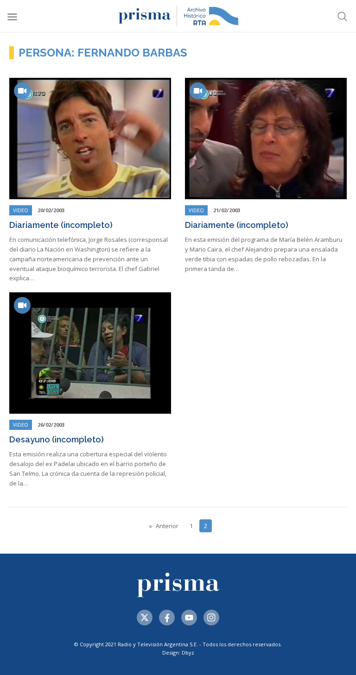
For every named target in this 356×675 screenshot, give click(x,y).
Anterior (167, 526)
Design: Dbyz (178, 652)
